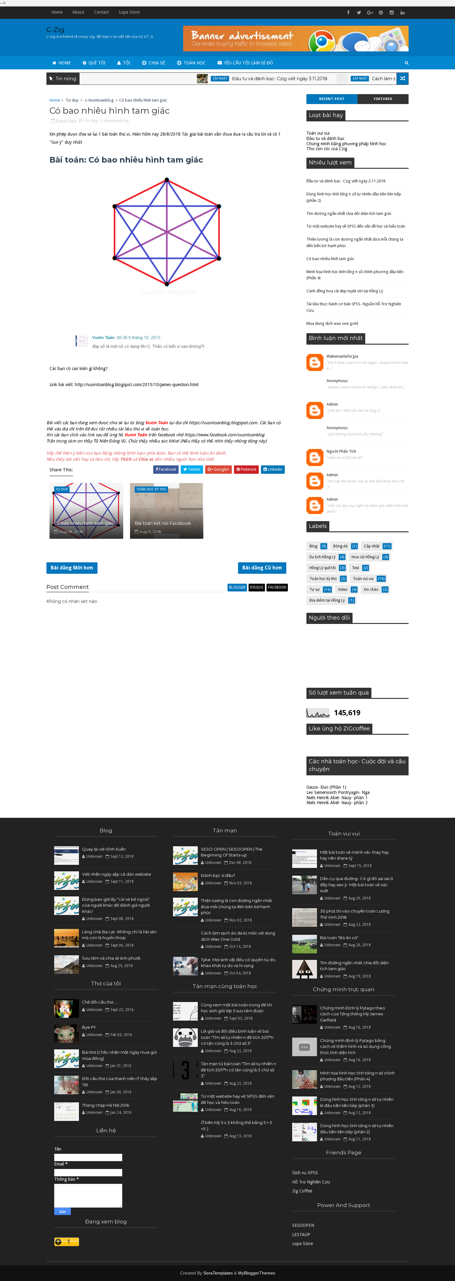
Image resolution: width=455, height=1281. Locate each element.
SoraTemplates (218, 1272)
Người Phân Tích (341, 451)
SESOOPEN (303, 1225)
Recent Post (332, 99)
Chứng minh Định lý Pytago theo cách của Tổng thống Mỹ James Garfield (352, 1013)
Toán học (194, 62)
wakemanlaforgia (342, 356)
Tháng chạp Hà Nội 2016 (105, 1105)
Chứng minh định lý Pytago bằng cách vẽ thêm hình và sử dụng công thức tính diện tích (355, 1046)
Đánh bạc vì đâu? (218, 875)
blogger (237, 587)
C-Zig (55, 29)
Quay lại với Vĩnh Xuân (104, 849)
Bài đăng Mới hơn (72, 568)
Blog (313, 546)
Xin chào (371, 589)
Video (343, 589)
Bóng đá (340, 546)
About (78, 12)
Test (355, 568)
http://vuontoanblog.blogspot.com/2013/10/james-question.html (136, 384)
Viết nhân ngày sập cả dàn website (116, 874)
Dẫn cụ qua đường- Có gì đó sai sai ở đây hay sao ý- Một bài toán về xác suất (356, 884)
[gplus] (370, 12)
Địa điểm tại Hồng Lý (327, 600)
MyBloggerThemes (256, 1272)
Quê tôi (96, 62)
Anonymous (337, 380)
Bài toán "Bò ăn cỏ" (339, 937)
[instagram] (391, 12)
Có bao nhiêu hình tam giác (84, 523)
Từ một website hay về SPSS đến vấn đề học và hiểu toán (355, 226)
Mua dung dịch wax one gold (332, 323)
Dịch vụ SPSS (305, 1172)
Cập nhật (197, 78)
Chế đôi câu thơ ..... (100, 1002)
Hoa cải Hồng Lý (365, 557)
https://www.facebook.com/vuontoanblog (224, 434)
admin (332, 404)
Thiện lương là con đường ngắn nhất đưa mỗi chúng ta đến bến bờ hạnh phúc (236, 906)
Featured (383, 99)
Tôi (126, 62)
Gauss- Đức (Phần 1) (326, 787)
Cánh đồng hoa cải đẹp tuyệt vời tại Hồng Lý (344, 291)
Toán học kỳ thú (323, 579)
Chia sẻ (156, 62)
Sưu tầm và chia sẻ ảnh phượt (111, 958)
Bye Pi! (89, 1027)
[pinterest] (380, 12)
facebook (277, 587)
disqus (256, 587)
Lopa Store (129, 12)
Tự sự (315, 589)
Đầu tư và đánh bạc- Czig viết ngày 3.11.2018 (257, 78)
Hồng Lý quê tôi (323, 568)
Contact (101, 12)
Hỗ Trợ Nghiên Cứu (311, 1181)
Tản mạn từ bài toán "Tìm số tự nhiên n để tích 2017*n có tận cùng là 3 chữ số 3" (238, 1069)
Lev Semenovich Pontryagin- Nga (338, 792)
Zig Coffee (302, 1190)
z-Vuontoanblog (99, 100)
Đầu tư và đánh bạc (325, 138)
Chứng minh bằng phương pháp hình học (346, 143)
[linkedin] (402, 12)
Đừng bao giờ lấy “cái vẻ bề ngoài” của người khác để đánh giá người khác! (116, 905)
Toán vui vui (318, 133)
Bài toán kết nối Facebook (163, 523)
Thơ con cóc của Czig (326, 148)
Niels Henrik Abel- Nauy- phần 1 (337, 797)
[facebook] (348, 12)
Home (57, 12)
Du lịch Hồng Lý (323, 557)
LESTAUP (301, 1234)
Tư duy (72, 100)
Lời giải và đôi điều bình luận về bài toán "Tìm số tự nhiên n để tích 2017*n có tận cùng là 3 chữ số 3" (237, 1037)
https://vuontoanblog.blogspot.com (223, 422)
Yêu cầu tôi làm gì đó (248, 62)
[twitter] (359, 12)
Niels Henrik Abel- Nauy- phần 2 (337, 802)
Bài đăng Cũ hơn (262, 568)
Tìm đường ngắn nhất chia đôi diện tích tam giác (349, 213)
